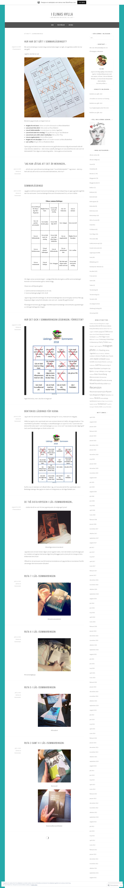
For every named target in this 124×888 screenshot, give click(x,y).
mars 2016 (92, 622)
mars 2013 (92, 789)
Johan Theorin (109, 356)
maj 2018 (92, 505)
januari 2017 (93, 575)
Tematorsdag (93, 294)
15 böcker (92, 323)
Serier (91, 280)
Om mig (71, 25)
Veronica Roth (98, 407)
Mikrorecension (94, 377)
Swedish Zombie (93, 404)
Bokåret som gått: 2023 (96, 103)
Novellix (98, 383)
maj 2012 (92, 836)
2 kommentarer (16, 49)
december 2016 (94, 580)
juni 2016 (92, 608)
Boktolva (102, 328)
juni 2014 (92, 719)
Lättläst (106, 371)
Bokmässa (92, 211)
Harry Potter (103, 342)
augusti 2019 (93, 478)
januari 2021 (93, 450)
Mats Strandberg (100, 374)
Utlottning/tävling (94, 308)
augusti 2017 (93, 543)
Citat (106, 331)
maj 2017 (92, 557)
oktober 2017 (93, 533)
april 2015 (92, 673)
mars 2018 (92, 515)
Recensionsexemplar (98, 391)
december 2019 (94, 468)
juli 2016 (92, 603)
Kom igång (82, 2)
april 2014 (92, 729)
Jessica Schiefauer (100, 353)
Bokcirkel (92, 197)
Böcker (91, 173)
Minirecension (103, 377)
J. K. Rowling (100, 350)
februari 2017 (93, 571)
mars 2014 (92, 733)
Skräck (97, 398)
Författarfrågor (110, 339)
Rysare (108, 391)
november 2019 (94, 473)
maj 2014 (92, 724)
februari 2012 (93, 849)
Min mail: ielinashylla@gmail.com (99, 48)
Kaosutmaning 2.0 (106, 365)
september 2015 (94, 650)
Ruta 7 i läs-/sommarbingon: (40, 576)
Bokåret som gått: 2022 (96, 112)
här (66, 193)
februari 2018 (93, 519)
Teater (91, 285)
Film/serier (92, 239)
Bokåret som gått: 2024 (96, 94)
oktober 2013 (93, 757)
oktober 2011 (93, 868)
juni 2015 (92, 663)
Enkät (91, 225)
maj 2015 (92, 668)
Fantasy (97, 337)
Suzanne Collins (109, 401)
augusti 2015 (93, 654)
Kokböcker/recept (95, 243)
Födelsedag (102, 339)
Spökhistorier (93, 401)
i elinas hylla (62, 14)
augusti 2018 (93, 491)
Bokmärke (92, 206)
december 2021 (94, 445)
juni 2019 (92, 487)
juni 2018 (92, 501)
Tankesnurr (102, 404)
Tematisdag (93, 290)
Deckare (110, 332)
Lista (91, 257)
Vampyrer (92, 407)
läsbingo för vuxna (56, 417)
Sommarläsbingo (33, 185)
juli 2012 (92, 826)
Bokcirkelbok (107, 326)
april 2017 (92, 561)
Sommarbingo (104, 398)
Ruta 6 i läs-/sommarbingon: (40, 631)
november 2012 (94, 808)
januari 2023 (93, 436)
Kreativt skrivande (94, 248)
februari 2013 (93, 794)
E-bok (97, 334)
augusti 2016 (93, 598)
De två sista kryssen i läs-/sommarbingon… (48, 502)
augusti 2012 (93, 822)
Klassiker (97, 368)
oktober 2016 (93, 589)
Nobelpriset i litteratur (96, 267)
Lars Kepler (104, 368)
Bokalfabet (93, 326)
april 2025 (92, 417)
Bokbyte (92, 192)
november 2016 (94, 585)
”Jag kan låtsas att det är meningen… (45, 163)
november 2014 (94, 696)
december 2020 (94, 454)
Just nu (98, 365)
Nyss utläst (104, 383)
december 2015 (94, 636)
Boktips (97, 328)
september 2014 (94, 705)
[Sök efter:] (102, 38)
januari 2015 (93, 687)
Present (109, 383)
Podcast (92, 276)
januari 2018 (93, 524)
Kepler (91, 368)
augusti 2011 (93, 877)
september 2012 (94, 817)
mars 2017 (92, 566)
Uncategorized (94, 304)
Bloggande (93, 178)
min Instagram (74, 554)
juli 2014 (92, 715)
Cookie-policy (34, 884)
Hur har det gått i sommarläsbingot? (45, 41)
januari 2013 (93, 798)
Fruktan (97, 339)
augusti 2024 (93, 422)
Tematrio (92, 299)
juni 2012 (92, 831)
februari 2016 (93, 626)
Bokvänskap (93, 215)
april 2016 (92, 617)
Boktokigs (48, 417)
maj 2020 (92, 459)
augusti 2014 (93, 710)
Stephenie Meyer (101, 401)
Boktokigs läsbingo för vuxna (41, 411)
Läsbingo (101, 371)
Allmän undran (93, 155)
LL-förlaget (96, 371)
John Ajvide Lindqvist (98, 359)
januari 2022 (93, 440)
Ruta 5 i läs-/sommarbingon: (40, 687)
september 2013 (94, 761)
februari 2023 (93, 431)
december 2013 (94, 747)
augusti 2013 (93, 766)
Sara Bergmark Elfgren (97, 395)
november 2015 (94, 640)
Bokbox (92, 187)
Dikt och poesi (94, 220)
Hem (52, 25)
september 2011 (94, 873)
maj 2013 (92, 780)
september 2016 (94, 594)
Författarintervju (94, 342)
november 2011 (94, 863)
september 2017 (94, 538)
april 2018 (92, 510)
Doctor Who (92, 334)
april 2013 (92, 784)
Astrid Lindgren (105, 323)
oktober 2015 (93, 645)
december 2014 (94, 691)
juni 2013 (92, 775)
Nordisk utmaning (107, 380)
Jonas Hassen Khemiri (100, 362)
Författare (92, 229)
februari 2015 (93, 682)
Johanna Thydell (100, 356)
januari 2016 (93, 631)
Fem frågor (61, 25)
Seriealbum (109, 395)
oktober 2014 (93, 701)
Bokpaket (92, 328)
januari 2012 (93, 854)
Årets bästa (108, 407)
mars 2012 (92, 845)
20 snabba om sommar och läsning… (100, 98)
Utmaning (92, 313)
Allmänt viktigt (93, 160)
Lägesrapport (93, 253)
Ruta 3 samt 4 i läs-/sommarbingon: (44, 743)
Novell (92, 383)
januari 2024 (93, 426)
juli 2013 (92, 770)
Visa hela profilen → (101, 83)
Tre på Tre (109, 404)
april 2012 (92, 840)
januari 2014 (93, 743)
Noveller (92, 271)
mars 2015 (92, 677)
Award (91, 164)
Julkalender (92, 365)
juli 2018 (92, 496)
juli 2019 (92, 482)
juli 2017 (92, 547)
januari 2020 (93, 464)
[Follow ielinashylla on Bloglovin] (97, 144)
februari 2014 (93, 738)
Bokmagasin (93, 201)
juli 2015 (92, 659)
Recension (96, 387)
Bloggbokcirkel (94, 183)
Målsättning (93, 262)
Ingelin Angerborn (98, 346)
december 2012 (94, 803)
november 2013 (94, 752)
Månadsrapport (96, 380)
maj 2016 (92, 612)
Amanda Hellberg (98, 323)
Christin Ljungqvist (99, 332)
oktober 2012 (93, 812)
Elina (102, 69)
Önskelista (92, 169)
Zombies (104, 407)
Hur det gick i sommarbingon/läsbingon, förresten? (54, 319)
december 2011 (94, 859)
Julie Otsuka (109, 362)
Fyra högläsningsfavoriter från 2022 (99, 108)
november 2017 (94, 529)
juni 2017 (92, 552)
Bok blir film (99, 326)
